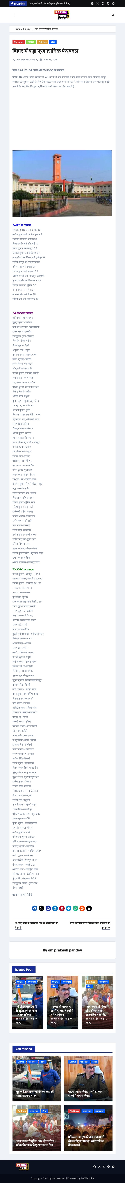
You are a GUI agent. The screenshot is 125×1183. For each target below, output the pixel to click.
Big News (18, 42)
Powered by (74, 1178)
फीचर (53, 42)
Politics (42, 42)
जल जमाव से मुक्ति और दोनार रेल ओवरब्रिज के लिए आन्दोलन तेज (96, 1013)
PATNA (30, 42)
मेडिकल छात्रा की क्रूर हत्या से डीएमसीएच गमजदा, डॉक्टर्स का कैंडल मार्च (86, 1141)
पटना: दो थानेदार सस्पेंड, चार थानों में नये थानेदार (62, 1011)
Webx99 (89, 1178)
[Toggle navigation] (12, 15)
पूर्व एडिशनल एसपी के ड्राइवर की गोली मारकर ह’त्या (27, 1011)
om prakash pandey (27, 59)
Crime (20, 981)
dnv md (20, 1018)
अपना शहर (32, 981)
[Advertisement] (63, 122)
